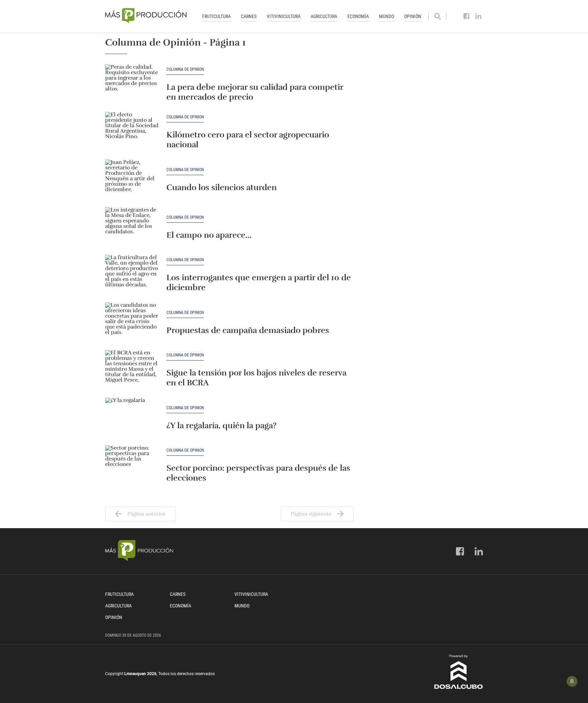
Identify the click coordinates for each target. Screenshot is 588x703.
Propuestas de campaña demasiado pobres (247, 330)
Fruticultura (216, 16)
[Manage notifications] (572, 681)
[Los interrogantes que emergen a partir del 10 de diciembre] (132, 275)
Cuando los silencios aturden (221, 187)
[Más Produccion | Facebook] (466, 16)
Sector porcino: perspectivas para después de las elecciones (258, 473)
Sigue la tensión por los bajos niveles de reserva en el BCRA (256, 378)
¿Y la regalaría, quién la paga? (221, 425)
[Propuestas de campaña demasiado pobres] (132, 322)
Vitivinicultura (283, 16)
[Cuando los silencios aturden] (132, 180)
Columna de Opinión (185, 69)
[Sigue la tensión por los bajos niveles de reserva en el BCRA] (132, 370)
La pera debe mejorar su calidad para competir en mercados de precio (254, 92)
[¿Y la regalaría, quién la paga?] (132, 418)
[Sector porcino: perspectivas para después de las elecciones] (132, 465)
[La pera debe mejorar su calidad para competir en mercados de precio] (132, 84)
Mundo (386, 16)
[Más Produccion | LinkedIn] (478, 16)
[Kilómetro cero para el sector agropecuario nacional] (132, 132)
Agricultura (324, 16)
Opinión (412, 16)
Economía (358, 16)
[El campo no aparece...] (132, 227)
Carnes (249, 16)
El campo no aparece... (208, 235)
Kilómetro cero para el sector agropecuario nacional (247, 140)
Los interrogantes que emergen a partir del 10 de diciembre (258, 282)
